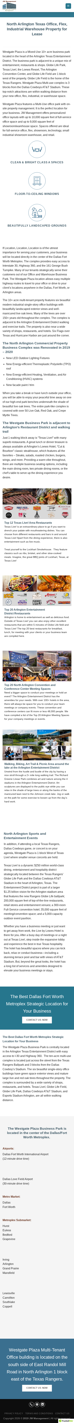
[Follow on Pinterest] (37, 1404)
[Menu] (68, 6)
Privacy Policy (13, 1413)
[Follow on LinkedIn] (42, 1404)
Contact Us (62, 1413)
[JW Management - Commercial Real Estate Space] (20, 6)
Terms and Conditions (39, 1413)
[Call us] (31, 1404)
